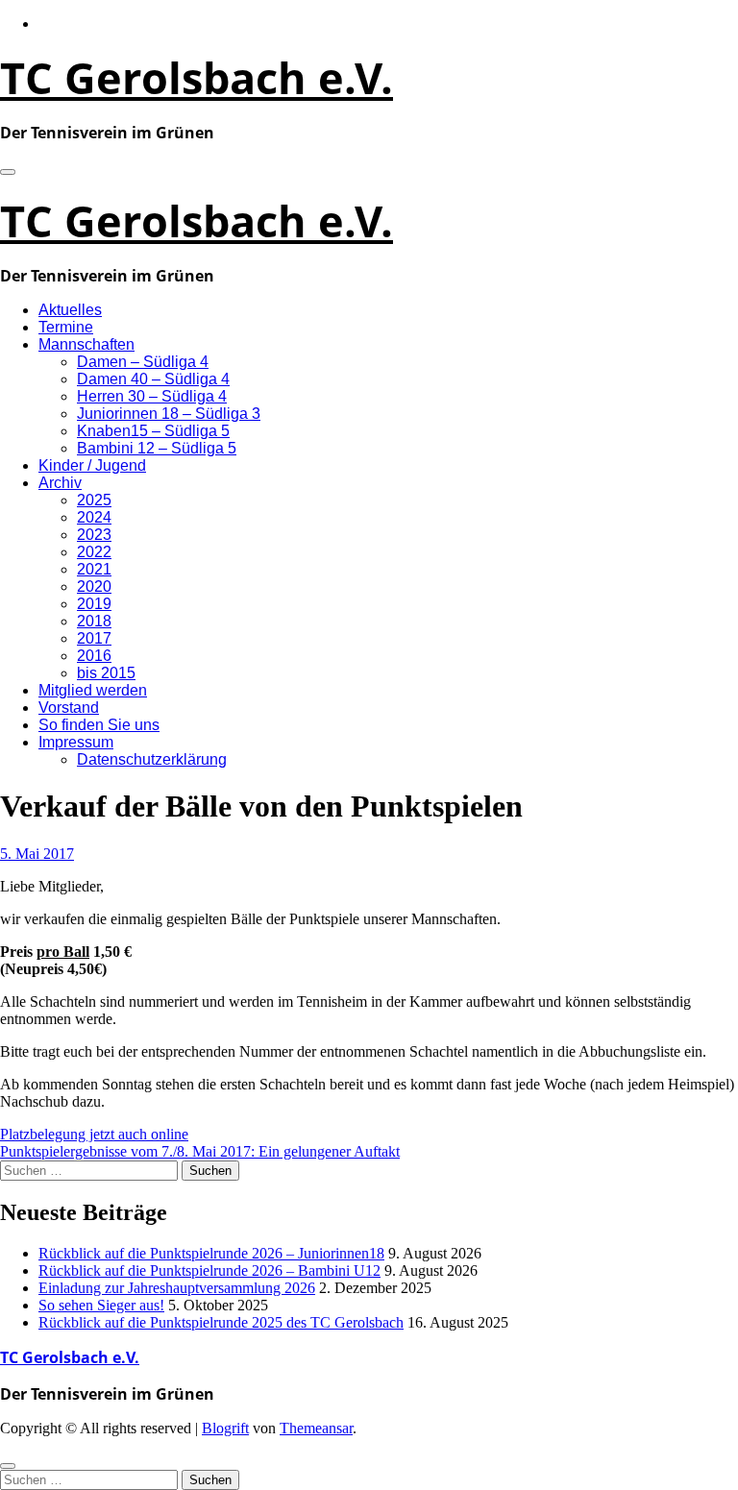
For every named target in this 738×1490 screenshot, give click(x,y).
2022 (94, 552)
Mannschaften (86, 344)
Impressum (75, 742)
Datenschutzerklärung (152, 759)
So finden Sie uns (99, 725)
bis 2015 (106, 673)
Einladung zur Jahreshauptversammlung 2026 (176, 1288)
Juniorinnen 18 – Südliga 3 (168, 413)
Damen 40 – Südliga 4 (153, 379)
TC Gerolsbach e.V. (196, 77)
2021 (94, 569)
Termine (65, 327)
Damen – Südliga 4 (143, 362)
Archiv (60, 483)
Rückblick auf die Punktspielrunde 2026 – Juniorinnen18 (211, 1253)
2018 (94, 621)
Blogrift (225, 1428)
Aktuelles (70, 310)
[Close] (7, 1466)
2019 (94, 604)
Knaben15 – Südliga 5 (153, 431)
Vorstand (68, 707)
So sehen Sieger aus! (101, 1305)
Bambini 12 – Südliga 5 (156, 448)
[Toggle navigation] (7, 172)
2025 (94, 500)
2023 (94, 534)
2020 (94, 586)
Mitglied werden (92, 690)
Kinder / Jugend (92, 465)
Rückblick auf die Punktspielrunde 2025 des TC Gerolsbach (221, 1322)
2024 (94, 517)
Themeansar (316, 1428)
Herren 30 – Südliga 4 (152, 396)
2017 (94, 638)
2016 (94, 655)
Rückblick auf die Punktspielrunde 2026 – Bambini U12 (209, 1270)
